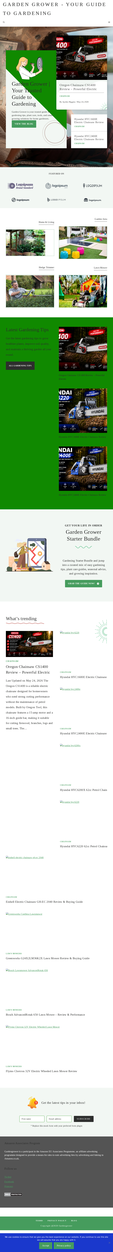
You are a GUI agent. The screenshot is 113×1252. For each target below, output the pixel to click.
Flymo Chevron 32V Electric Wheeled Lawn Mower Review (41, 1071)
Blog (74, 1221)
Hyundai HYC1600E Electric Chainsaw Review (89, 121)
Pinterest (8, 1186)
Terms (39, 1221)
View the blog (24, 124)
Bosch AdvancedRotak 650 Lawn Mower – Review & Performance (45, 1014)
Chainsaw (65, 96)
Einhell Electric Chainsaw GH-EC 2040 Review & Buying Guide (44, 901)
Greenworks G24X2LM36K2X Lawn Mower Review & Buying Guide (47, 958)
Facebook (9, 1181)
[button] (4, 22)
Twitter (7, 1177)
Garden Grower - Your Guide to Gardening (54, 9)
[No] (109, 1242)
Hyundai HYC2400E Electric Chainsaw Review (89, 138)
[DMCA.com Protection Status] (13, 1195)
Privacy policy (57, 1221)
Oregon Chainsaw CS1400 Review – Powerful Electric (78, 87)
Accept (45, 1245)
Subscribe (84, 1119)
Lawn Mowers (14, 954)
